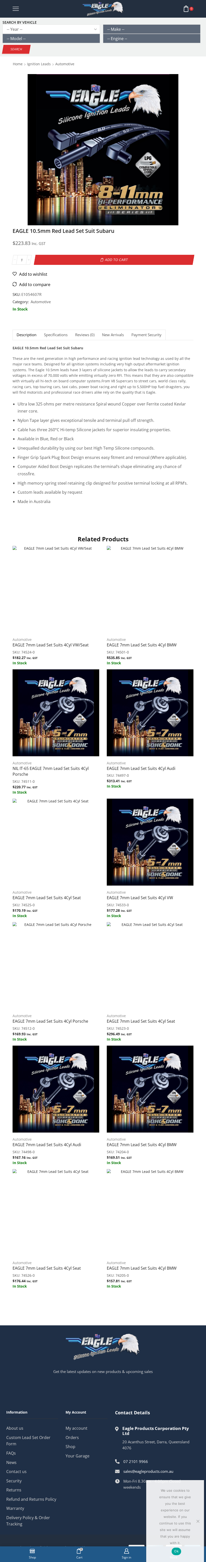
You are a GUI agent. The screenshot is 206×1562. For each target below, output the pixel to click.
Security (14, 1481)
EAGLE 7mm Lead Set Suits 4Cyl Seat (47, 897)
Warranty (15, 1508)
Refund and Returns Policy (31, 1499)
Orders (72, 1437)
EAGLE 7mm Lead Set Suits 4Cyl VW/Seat (51, 645)
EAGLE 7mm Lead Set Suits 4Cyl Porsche (50, 1021)
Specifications (56, 334)
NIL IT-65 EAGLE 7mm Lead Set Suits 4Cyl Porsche (51, 771)
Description (26, 334)
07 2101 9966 (135, 1461)
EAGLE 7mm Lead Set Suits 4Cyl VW (140, 897)
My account (76, 1428)
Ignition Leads (39, 63)
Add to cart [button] (56, 591)
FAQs (11, 1453)
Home (18, 63)
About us (14, 1428)
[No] (197, 1521)
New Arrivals (113, 334)
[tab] (26, 335)
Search (16, 49)
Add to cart (116, 259)
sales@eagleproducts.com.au (148, 1471)
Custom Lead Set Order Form (28, 1441)
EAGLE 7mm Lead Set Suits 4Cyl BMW (142, 645)
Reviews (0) (84, 334)
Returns (13, 1490)
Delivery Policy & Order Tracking (28, 1521)
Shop (70, 1446)
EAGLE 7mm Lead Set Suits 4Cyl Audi (141, 768)
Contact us (16, 1471)
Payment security (146, 334)
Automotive (64, 63)
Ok (176, 1551)
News (11, 1462)
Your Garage (77, 1456)
